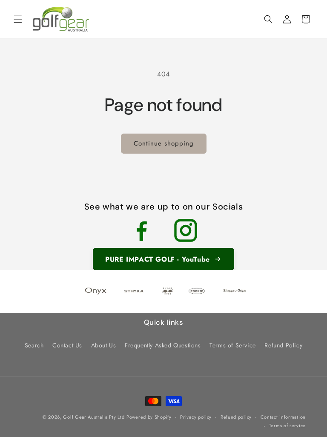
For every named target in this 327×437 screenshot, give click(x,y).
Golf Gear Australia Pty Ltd (93, 417)
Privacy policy (196, 417)
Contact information (283, 417)
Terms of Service (232, 345)
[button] (18, 19)
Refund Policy (283, 345)
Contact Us (67, 345)
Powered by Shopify (149, 417)
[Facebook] (141, 230)
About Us (103, 345)
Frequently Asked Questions (163, 345)
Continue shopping (164, 143)
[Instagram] (185, 230)
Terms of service (287, 425)
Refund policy (236, 417)
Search (34, 345)
